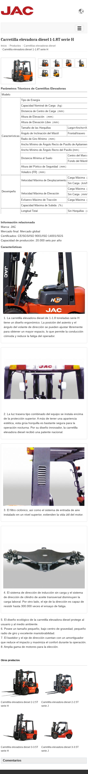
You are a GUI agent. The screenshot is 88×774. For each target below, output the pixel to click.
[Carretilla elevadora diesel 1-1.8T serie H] (18, 70)
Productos (15, 45)
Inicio (4, 45)
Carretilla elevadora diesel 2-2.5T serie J (60, 704)
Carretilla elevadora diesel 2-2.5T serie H (19, 704)
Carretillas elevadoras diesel (40, 45)
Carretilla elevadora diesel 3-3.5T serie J (60, 749)
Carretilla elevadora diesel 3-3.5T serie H (19, 749)
